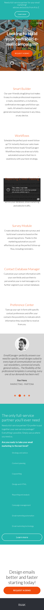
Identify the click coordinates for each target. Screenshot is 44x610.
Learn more (22, 14)
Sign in (39, 23)
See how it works (24, 63)
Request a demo (22, 53)
